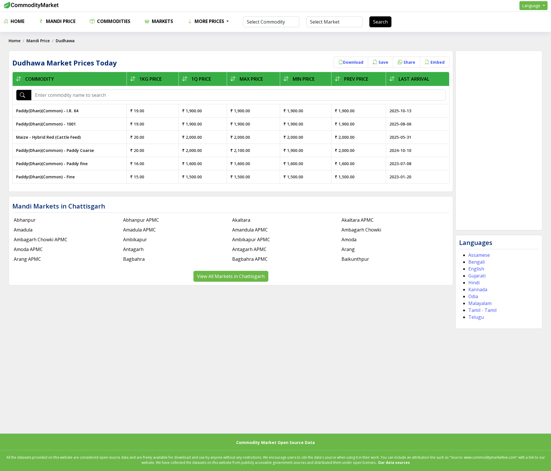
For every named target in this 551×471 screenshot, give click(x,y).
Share (408, 62)
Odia (473, 296)
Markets (162, 21)
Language (532, 5)
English (476, 269)
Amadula (23, 230)
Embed (437, 62)
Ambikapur (135, 239)
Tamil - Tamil (482, 310)
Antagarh (133, 249)
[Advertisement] (499, 140)
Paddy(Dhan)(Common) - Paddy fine (52, 163)
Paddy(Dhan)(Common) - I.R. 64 (47, 110)
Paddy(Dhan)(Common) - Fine (45, 176)
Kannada (477, 289)
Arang (348, 249)
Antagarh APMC (249, 249)
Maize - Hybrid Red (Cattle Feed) (48, 137)
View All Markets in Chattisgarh (231, 276)
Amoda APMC (28, 249)
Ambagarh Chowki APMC (40, 239)
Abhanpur (25, 220)
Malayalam (480, 303)
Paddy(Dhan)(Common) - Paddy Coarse (55, 150)
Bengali (476, 262)
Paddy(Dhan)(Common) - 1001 (46, 124)
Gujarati (477, 276)
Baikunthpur (355, 259)
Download (353, 62)
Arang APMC (27, 259)
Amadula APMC (139, 230)
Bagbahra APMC (250, 259)
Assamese (479, 255)
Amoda (349, 239)
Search (380, 22)
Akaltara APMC (358, 220)
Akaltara (241, 220)
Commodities (113, 21)
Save (382, 62)
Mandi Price (60, 21)
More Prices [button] (209, 21)
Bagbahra (134, 259)
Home (16, 21)
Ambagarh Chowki (361, 230)
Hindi (474, 282)
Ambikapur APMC (251, 239)
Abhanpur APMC (141, 220)
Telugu (476, 317)
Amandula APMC (250, 230)
